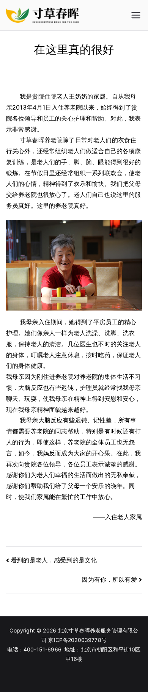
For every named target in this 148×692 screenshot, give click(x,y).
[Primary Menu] (136, 15)
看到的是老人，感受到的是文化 (54, 560)
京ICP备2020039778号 (77, 640)
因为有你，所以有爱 (109, 579)
